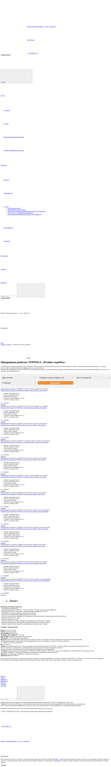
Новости (6, 180)
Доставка (7, 110)
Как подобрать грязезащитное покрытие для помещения (24, 214)
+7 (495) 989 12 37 (32, 53)
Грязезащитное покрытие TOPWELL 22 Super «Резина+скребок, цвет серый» (23, 477)
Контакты (4, 282)
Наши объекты (8, 228)
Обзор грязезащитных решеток (17, 210)
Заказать (3, 404)
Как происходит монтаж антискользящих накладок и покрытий (26, 211)
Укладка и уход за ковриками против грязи (20, 213)
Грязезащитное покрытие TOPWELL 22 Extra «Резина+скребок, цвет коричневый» (25, 580)
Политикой (57, 760)
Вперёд (14, 600)
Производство (8, 193)
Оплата (6, 123)
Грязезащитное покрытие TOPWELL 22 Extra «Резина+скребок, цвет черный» (24, 408)
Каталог (3, 82)
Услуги (3, 95)
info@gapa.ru (31, 40)
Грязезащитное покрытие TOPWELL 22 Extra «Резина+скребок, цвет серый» (23, 563)
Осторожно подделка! (14, 208)
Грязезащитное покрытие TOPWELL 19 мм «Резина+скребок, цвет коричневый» (25, 511)
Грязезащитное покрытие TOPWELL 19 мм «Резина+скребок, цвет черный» (23, 459)
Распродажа (4, 256)
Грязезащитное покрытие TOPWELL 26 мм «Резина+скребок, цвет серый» (23, 546)
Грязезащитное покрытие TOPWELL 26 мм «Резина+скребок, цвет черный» (23, 425)
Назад (29, 358)
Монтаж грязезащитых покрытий (14, 137)
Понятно (3, 765)
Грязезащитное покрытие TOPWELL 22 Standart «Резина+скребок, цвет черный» (25, 442)
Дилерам (3, 269)
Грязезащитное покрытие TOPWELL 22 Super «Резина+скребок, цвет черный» (24, 390)
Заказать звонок (5, 55)
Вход (2, 343)
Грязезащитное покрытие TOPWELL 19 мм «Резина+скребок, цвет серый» (23, 494)
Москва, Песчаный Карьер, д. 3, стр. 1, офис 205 (41, 26)
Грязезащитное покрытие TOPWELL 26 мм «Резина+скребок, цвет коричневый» (25, 529)
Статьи (6, 206)
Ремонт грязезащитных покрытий (14, 150)
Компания (4, 165)
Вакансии (7, 241)
